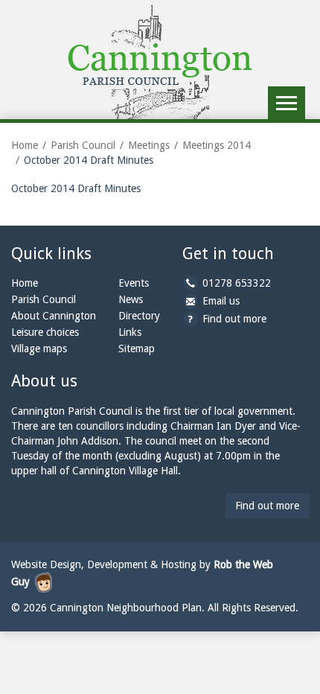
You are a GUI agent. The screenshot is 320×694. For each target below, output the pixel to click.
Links (129, 332)
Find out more (234, 319)
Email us (221, 301)
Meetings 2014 (216, 145)
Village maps (39, 348)
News (130, 299)
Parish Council (83, 145)
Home (24, 145)
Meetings (149, 145)
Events (133, 283)
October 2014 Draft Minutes (76, 188)
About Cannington (53, 316)
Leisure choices (45, 332)
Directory (139, 316)
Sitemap (136, 348)
